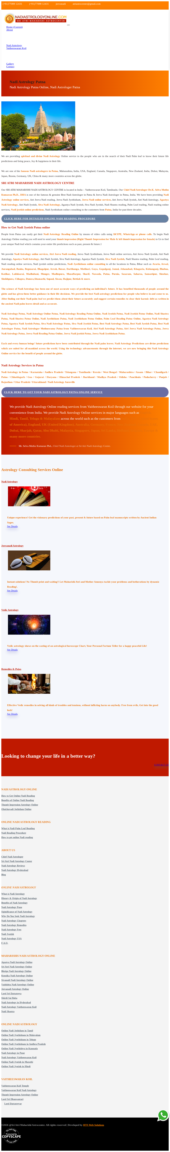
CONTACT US (161, 765)
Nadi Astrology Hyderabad (14, 870)
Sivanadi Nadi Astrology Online (17, 980)
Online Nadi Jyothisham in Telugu (18, 1039)
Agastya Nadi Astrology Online (16, 962)
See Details (12, 526)
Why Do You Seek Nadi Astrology (18, 916)
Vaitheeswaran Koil (16, 48)
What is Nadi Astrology (13, 894)
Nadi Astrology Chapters (13, 920)
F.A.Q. (4, 943)
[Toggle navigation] (68, 25)
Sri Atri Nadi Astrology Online (16, 967)
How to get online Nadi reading (17, 837)
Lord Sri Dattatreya (11, 993)
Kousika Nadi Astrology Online (17, 975)
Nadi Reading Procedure (13, 833)
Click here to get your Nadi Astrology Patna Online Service (53, 392)
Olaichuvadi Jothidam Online (16, 809)
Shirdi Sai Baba (9, 998)
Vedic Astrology (10, 610)
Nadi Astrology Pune (11, 907)
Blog (3, 874)
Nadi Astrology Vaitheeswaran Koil (19, 1007)
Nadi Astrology (9, 481)
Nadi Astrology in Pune (13, 1053)
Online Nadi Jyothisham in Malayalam (21, 1035)
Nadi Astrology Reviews (13, 865)
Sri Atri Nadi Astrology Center (16, 861)
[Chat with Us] (163, 1115)
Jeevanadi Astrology (12, 545)
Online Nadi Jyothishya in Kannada (19, 1048)
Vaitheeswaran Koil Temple (15, 1086)
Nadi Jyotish (7, 934)
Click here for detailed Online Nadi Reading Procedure (49, 218)
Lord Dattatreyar (13, 1103)
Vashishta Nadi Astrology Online (17, 984)
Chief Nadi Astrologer (12, 857)
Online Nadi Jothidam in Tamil (17, 1030)
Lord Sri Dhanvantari (12, 1099)
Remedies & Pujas (11, 669)
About (9, 29)
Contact (10, 66)
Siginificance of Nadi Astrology (16, 912)
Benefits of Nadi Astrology (14, 903)
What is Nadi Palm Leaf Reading (18, 828)
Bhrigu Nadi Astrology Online (16, 971)
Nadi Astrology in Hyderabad (16, 1002)
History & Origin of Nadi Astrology (19, 898)
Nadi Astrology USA (11, 938)
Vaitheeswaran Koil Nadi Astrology (19, 1090)
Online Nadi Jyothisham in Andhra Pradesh (23, 1044)
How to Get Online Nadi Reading (18, 796)
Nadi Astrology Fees (11, 929)
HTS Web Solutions (93, 1125)
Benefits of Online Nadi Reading (17, 800)
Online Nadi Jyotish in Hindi (16, 1066)
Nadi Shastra (7, 1011)
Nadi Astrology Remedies (13, 925)
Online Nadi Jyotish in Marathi (17, 1062)
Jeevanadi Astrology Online (15, 989)
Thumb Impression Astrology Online (19, 805)
